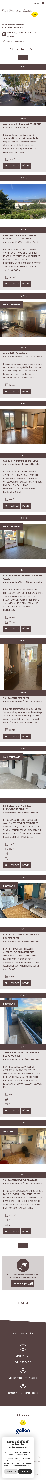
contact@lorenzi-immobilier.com (23, 1392)
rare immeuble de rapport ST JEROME (22, 124)
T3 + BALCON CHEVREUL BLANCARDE (21, 1180)
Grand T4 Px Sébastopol (15, 353)
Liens (38, 1461)
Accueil (4, 24)
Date (22, 49)
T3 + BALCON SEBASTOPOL (16, 698)
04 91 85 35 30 (23, 1356)
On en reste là (23, 1440)
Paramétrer (10, 1471)
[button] (14, 42)
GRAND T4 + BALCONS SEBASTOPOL (20, 460)
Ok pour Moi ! (25, 1471)
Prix (31, 49)
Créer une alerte (23, 1283)
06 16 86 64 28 (23, 1362)
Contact (15, 165)
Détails (25, 165)
